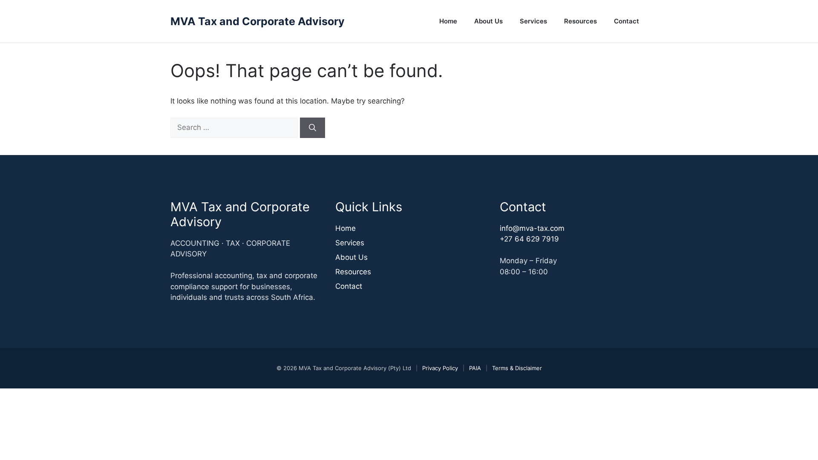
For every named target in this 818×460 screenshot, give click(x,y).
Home (448, 21)
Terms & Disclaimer (517, 368)
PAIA (475, 368)
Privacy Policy (440, 368)
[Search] (312, 128)
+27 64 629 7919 (529, 239)
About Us (488, 21)
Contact (626, 21)
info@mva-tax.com (532, 228)
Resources (580, 21)
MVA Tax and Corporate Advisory (257, 21)
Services (533, 21)
